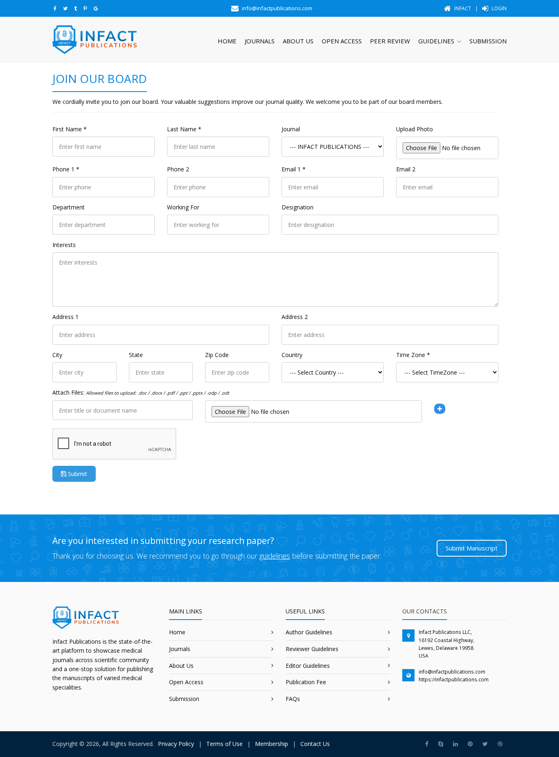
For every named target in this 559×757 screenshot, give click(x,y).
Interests (64, 245)
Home (227, 41)
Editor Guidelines (308, 665)
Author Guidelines (309, 632)
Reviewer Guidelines (312, 649)
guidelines (274, 556)
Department (68, 207)
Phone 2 (178, 169)
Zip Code (217, 355)
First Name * (69, 129)
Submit (76, 473)
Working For (183, 207)
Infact (462, 8)
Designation (297, 207)
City (57, 355)
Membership (271, 744)
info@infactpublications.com (452, 671)
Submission (488, 41)
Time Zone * (413, 355)
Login (498, 8)
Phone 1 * (65, 169)
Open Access (342, 41)
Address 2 (295, 317)
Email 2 (405, 169)
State (136, 355)
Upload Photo (414, 129)
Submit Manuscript (472, 548)
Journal (291, 129)
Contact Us (315, 744)
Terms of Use (224, 744)
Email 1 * (294, 169)
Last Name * (184, 129)
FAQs (293, 699)
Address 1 (65, 317)
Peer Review (390, 41)
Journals (260, 41)
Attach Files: (140, 392)
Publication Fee (306, 682)
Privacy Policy (176, 744)
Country (292, 355)
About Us (298, 41)
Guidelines (436, 41)
